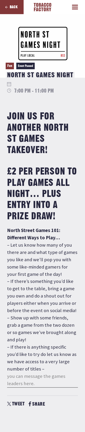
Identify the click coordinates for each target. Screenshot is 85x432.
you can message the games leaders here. (36, 380)
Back (14, 7)
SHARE (38, 404)
